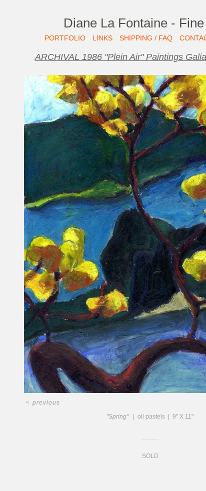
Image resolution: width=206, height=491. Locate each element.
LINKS (102, 38)
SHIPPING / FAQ (146, 38)
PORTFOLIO (65, 38)
